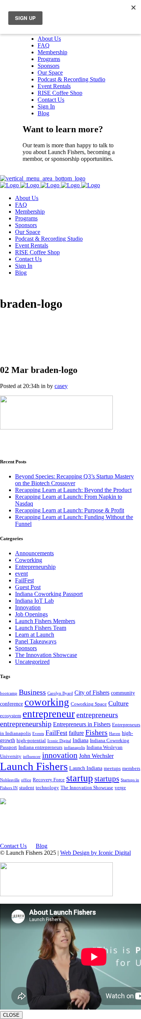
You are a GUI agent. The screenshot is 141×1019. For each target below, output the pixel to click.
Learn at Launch (34, 634)
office (26, 780)
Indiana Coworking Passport (49, 594)
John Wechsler (96, 756)
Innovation (28, 607)
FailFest (24, 580)
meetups (112, 768)
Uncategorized (32, 661)
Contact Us (36, 171)
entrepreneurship (26, 724)
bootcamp (8, 693)
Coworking (28, 560)
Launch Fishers (34, 766)
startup (79, 778)
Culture (118, 703)
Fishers (96, 732)
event (21, 573)
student (26, 787)
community (123, 693)
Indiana (80, 740)
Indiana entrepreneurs (40, 747)
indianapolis (74, 748)
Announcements (34, 553)
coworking (46, 702)
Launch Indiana (85, 768)
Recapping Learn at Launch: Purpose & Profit (69, 510)
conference (11, 704)
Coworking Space (89, 704)
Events (38, 734)
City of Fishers (91, 692)
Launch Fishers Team (40, 628)
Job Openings (31, 614)
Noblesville (10, 780)
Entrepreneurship (35, 567)
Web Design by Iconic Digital (95, 852)
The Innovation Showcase (46, 655)
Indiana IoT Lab (34, 600)
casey (61, 386)
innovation (59, 755)
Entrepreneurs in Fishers (82, 724)
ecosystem (10, 715)
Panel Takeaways (35, 641)
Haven (114, 734)
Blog (41, 846)
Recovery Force (49, 779)
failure (76, 733)
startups (106, 778)
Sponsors (26, 648)
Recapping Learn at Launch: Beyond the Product (73, 490)
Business (32, 692)
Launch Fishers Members (45, 621)
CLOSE (11, 1015)
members (131, 768)
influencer (32, 757)
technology (47, 787)
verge (120, 787)
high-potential (31, 740)
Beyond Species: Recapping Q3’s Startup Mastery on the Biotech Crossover (74, 479)
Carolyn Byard (60, 693)
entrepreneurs (97, 715)
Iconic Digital (59, 741)
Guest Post (28, 587)
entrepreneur (49, 714)
